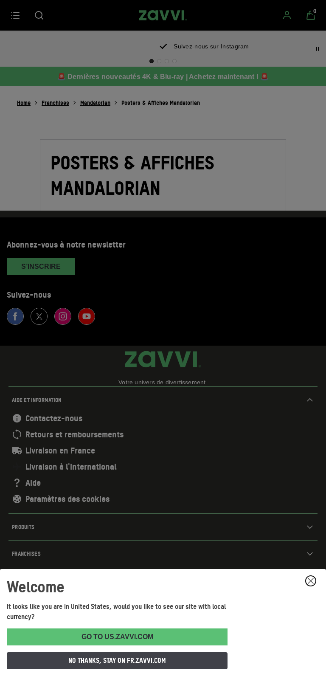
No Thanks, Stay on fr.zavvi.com (117, 660)
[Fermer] (311, 581)
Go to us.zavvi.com (117, 636)
